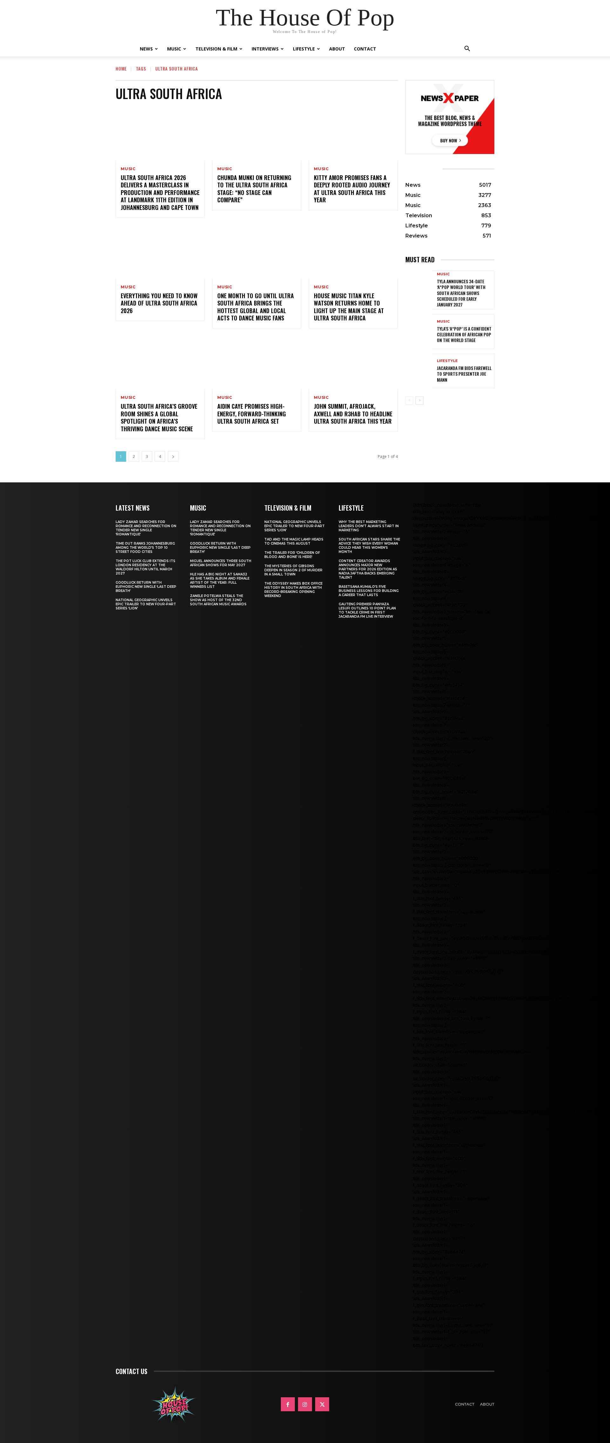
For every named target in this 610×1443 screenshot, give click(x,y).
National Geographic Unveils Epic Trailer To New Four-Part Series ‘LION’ (146, 604)
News (146, 49)
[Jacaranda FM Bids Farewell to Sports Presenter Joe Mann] (418, 370)
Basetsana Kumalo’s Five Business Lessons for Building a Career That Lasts (369, 591)
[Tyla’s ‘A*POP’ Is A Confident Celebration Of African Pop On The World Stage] (418, 331)
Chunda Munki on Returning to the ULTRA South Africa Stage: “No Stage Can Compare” (254, 188)
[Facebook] (288, 1404)
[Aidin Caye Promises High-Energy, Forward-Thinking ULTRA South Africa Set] (256, 362)
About (337, 49)
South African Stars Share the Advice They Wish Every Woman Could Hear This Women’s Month (369, 545)
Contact (365, 49)
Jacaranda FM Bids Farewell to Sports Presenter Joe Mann (464, 374)
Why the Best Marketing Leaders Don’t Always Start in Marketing (369, 526)
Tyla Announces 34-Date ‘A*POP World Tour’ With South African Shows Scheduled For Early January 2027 (461, 293)
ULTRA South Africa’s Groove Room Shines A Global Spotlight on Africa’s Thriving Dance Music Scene (159, 417)
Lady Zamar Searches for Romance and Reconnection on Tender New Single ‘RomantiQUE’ (146, 528)
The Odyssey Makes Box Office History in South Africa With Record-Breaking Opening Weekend (293, 589)
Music (174, 49)
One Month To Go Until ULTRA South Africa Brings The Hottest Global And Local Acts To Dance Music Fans (255, 307)
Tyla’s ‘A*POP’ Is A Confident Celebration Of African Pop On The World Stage (464, 334)
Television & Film (216, 49)
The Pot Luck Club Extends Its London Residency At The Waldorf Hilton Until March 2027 (145, 567)
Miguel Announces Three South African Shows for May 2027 (220, 563)
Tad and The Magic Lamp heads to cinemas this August (293, 541)
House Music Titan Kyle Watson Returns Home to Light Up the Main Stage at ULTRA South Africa (349, 307)
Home (121, 68)
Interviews (265, 49)
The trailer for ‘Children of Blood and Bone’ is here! (292, 555)
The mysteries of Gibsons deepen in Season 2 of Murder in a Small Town (293, 570)
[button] (467, 49)
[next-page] (173, 456)
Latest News (133, 508)
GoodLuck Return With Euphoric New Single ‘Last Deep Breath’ (146, 587)
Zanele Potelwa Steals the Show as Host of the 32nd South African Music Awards (218, 600)
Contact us (131, 1371)
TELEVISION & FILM (287, 508)
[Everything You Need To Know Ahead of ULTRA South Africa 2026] (160, 252)
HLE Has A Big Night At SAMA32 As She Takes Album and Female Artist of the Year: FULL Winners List (219, 580)
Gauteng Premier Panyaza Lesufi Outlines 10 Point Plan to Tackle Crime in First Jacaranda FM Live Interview (367, 610)
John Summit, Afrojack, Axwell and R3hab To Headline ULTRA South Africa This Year (353, 413)
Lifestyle (304, 49)
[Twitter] (322, 1404)
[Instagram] (305, 1404)
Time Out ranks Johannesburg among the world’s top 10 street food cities (145, 547)
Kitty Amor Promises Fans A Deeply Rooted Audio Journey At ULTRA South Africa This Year (352, 188)
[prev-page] (409, 400)
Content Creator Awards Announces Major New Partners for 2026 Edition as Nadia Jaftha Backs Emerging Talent (368, 569)
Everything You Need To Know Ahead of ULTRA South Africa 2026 (159, 303)
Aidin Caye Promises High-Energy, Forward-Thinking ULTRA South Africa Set (251, 413)
